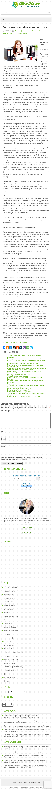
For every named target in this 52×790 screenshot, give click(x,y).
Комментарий (6, 411)
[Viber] (24, 347)
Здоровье (7, 620)
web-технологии (9, 591)
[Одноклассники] (7, 347)
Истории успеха (9, 634)
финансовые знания (11, 674)
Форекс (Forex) (9, 677)
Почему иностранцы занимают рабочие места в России (24, 378)
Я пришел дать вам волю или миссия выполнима (25, 385)
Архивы (5, 692)
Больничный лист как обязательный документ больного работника (24, 372)
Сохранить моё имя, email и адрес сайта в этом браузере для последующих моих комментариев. (23, 458)
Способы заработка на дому (17, 376)
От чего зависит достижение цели (19, 387)
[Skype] (31, 347)
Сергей (6, 761)
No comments (22, 33)
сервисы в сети (9, 663)
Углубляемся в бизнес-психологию (20, 370)
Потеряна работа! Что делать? (18, 374)
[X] (14, 347)
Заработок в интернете (12, 616)
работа (24, 342)
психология (8, 649)
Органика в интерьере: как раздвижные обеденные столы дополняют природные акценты (25, 721)
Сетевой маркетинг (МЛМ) (13, 667)
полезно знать (9, 645)
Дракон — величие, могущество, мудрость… (31, 752)
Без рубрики (8, 594)
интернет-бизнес (10, 627)
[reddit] (17, 347)
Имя (3, 431)
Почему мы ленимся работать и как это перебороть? (26, 359)
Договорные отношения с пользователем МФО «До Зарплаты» (25, 766)
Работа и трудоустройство (13, 652)
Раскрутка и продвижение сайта (15, 656)
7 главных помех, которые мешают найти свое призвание (24, 356)
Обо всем (35, 31)
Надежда (7, 747)
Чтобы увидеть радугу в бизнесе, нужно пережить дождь (25, 394)
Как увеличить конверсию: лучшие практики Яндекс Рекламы (26, 726)
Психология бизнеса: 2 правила (19, 392)
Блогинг (7, 613)
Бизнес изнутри (9, 598)
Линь (5, 752)
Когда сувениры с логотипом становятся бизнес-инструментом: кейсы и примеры (27, 730)
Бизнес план (8, 602)
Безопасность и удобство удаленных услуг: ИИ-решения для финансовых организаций (26, 735)
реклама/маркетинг (11, 659)
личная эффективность (13, 342)
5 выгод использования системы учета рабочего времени (25, 381)
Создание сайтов (10, 670)
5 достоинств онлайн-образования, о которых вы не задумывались (26, 366)
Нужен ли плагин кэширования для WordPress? (23, 756)
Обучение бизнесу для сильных (19, 388)
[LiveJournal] (20, 347)
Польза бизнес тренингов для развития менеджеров (26, 368)
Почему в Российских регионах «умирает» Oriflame (26, 747)
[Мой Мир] (10, 347)
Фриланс (7, 681)
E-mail (4, 439)
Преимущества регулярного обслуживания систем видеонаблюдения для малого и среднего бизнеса (22, 716)
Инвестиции (8, 623)
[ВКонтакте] (4, 347)
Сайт (3, 447)
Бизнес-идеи (8, 609)
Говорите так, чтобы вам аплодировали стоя (23, 396)
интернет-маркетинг (11, 631)
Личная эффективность (23, 31)
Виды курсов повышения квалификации (22, 384)
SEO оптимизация (10, 587)
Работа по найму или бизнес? (18, 390)
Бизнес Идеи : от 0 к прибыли (29, 782)
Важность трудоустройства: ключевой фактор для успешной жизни (26, 361)
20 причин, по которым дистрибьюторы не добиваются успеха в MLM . (25, 761)
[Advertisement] (26, 562)
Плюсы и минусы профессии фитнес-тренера (24, 363)
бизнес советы (9, 605)
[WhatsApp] (27, 347)
